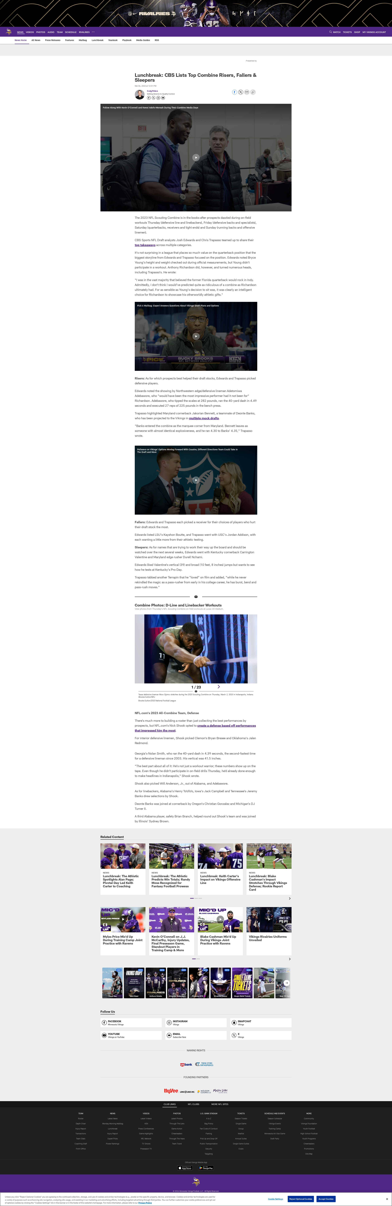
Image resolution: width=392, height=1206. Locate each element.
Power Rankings (112, 1144)
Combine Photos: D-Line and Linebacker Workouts (178, 605)
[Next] (219, 686)
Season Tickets (241, 1118)
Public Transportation (209, 1144)
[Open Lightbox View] (196, 659)
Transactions (80, 1133)
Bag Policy (208, 1123)
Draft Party (274, 1138)
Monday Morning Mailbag (112, 1123)
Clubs (241, 1149)
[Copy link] (253, 92)
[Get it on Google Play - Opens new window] (206, 1169)
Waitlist (241, 1133)
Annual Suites (241, 1138)
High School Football (309, 1133)
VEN (146, 1123)
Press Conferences (146, 1129)
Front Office (81, 1149)
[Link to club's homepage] (8, 31)
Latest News (113, 1118)
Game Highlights (146, 1133)
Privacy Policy (145, 1203)
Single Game (241, 1123)
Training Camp (275, 1129)
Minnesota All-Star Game (274, 1133)
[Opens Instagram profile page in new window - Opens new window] (158, 98)
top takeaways (145, 245)
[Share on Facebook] (234, 93)
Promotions (309, 1149)
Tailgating (209, 1154)
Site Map (309, 1154)
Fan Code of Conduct (209, 1129)
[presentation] (290, 898)
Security (208, 1149)
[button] (196, 157)
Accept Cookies (326, 1199)
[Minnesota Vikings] (196, 1182)
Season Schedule (275, 1118)
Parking (209, 1133)
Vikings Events (275, 1123)
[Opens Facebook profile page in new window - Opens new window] (149, 98)
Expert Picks (113, 1138)
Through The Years (177, 1138)
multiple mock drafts (204, 418)
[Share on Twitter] (240, 93)
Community (309, 1118)
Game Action (177, 1129)
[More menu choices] (93, 32)
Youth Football (309, 1129)
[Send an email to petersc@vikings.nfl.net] (163, 98)
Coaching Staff (81, 1144)
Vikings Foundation (309, 1123)
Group (241, 1129)
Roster (80, 1118)
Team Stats (80, 1138)
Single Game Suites (241, 1144)
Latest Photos (177, 1118)
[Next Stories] (287, 983)
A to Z (208, 1118)
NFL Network (146, 1138)
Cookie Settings (275, 1199)
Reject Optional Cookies (300, 1199)
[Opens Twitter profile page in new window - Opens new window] (153, 98)
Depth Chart (81, 1123)
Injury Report (80, 1129)
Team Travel (177, 1144)
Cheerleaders (177, 1133)
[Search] (330, 32)
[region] (196, 1199)
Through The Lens (177, 1123)
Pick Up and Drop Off (208, 1138)
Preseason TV (146, 1149)
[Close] (387, 1199)
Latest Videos (146, 1118)
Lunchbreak (112, 1129)
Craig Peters (152, 91)
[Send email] (246, 93)
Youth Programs (309, 1138)
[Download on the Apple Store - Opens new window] (185, 1168)
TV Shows (146, 1144)
